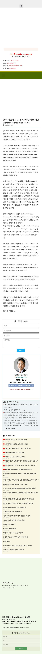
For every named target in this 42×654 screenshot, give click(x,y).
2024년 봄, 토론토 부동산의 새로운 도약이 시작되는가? (20, 465)
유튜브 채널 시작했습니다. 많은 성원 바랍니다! (18, 469)
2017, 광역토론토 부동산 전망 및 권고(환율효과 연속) (18, 503)
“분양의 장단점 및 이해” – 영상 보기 (15, 457)
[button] (21, 6)
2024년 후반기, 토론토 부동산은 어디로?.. (16, 444)
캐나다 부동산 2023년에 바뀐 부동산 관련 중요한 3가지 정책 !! (20, 480)
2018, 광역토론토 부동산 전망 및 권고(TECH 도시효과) (18, 499)
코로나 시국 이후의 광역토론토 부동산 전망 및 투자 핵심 (19, 488)
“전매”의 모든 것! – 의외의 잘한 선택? (16, 440)
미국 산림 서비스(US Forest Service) (16, 276)
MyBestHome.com (21, 54)
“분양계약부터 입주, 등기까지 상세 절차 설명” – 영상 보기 (21, 461)
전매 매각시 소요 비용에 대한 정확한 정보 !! (15, 484)
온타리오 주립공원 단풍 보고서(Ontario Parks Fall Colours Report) (20, 154)
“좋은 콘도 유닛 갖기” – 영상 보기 (14, 452)
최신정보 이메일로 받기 (21, 57)
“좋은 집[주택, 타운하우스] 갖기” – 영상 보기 (18, 448)
